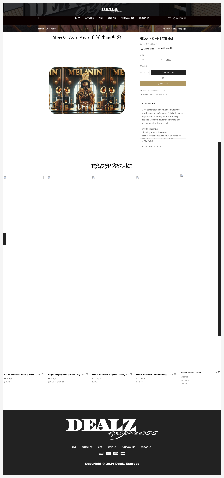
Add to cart (169, 72)
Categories (89, 18)
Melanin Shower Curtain (190, 372)
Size (142, 55)
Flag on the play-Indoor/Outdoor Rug (64, 374)
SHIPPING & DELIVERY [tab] (152, 146)
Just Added (163, 94)
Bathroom (154, 94)
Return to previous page (175, 29)
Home (77, 18)
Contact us (144, 18)
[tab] (163, 103)
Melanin (184, 377)
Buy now (164, 84)
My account (128, 18)
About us (112, 18)
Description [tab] (149, 103)
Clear (168, 59)
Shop (101, 18)
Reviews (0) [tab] (148, 141)
